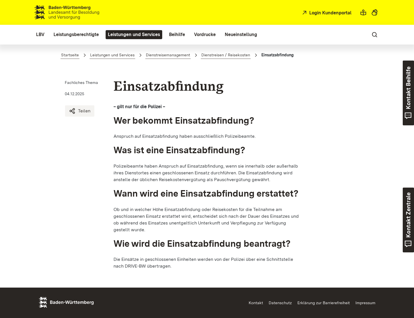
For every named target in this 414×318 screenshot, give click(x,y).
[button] (363, 12)
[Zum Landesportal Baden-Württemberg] (75, 301)
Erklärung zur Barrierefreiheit (323, 303)
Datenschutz (280, 303)
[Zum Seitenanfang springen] (399, 287)
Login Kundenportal (329, 12)
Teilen (84, 111)
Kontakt (256, 303)
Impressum (365, 303)
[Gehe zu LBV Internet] (67, 12)
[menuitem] (40, 34)
